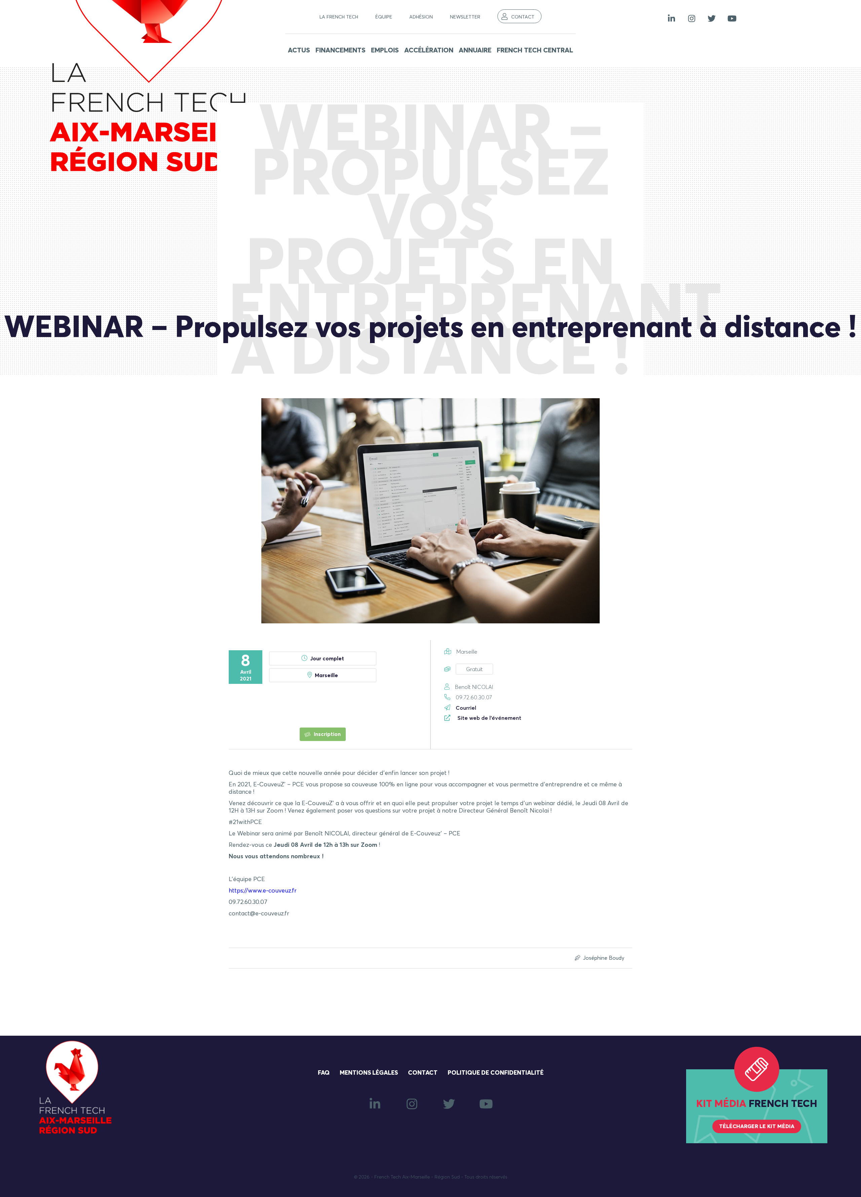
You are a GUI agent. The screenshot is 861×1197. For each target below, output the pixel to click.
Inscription (326, 734)
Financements (340, 50)
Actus (299, 50)
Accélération (428, 50)
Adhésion (421, 17)
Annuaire (475, 50)
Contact (522, 17)
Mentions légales (369, 1073)
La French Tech (339, 17)
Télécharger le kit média (756, 1126)
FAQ (324, 1073)
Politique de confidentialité (496, 1073)
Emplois (385, 50)
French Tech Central (535, 50)
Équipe (383, 17)
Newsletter (465, 17)
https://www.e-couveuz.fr (263, 891)
